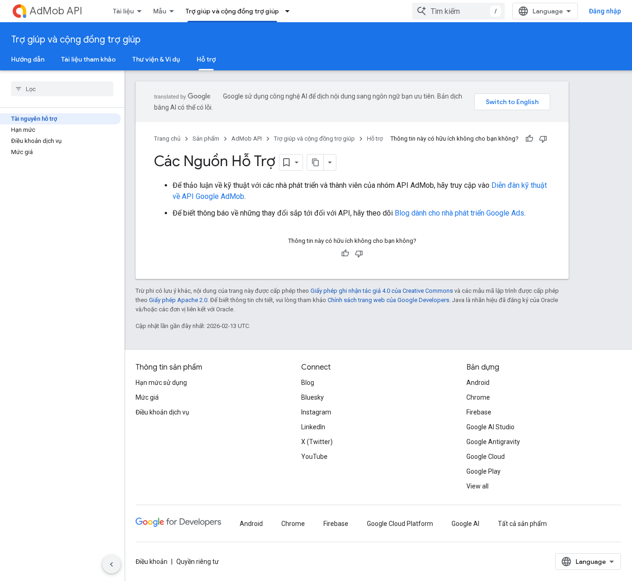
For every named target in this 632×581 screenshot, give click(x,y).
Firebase (478, 412)
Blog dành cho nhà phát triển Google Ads (459, 213)
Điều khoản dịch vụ (162, 412)
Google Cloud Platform (400, 523)
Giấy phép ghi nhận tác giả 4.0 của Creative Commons (381, 290)
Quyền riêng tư (197, 561)
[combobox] (458, 11)
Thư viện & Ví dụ (156, 59)
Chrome (478, 397)
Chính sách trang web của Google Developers (388, 300)
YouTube (314, 456)
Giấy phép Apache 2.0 (178, 300)
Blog (307, 382)
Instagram (316, 412)
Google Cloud (485, 456)
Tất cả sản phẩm (522, 523)
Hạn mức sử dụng (161, 382)
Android (477, 382)
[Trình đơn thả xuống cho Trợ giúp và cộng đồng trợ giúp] (290, 11)
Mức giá (147, 397)
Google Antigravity (493, 441)
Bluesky (312, 397)
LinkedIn (313, 427)
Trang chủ (167, 138)
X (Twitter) (317, 441)
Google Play (483, 471)
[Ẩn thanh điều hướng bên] (111, 564)
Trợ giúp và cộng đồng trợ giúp (232, 11)
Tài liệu (123, 11)
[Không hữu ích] (543, 139)
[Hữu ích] (529, 139)
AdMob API (56, 11)
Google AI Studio (490, 427)
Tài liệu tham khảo (88, 59)
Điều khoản (151, 561)
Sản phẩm (205, 138)
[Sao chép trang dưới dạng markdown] (315, 162)
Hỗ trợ (206, 59)
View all (477, 486)
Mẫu (159, 11)
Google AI (465, 523)
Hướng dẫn (27, 59)
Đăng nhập (605, 11)
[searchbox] (62, 88)
